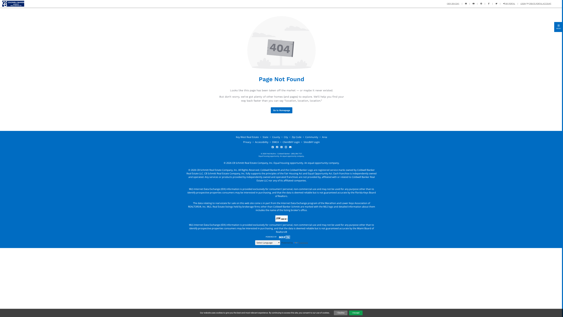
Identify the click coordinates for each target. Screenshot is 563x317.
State (265, 137)
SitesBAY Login (312, 142)
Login (523, 3)
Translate (303, 242)
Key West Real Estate (247, 137)
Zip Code (296, 137)
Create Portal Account (540, 3)
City (286, 137)
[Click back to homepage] (12, 3)
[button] (558, 27)
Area (324, 137)
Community (311, 137)
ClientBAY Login (291, 142)
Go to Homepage (281, 110)
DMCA (275, 142)
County (276, 137)
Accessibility (261, 142)
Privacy (247, 142)
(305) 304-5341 (453, 3)
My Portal (510, 3)
